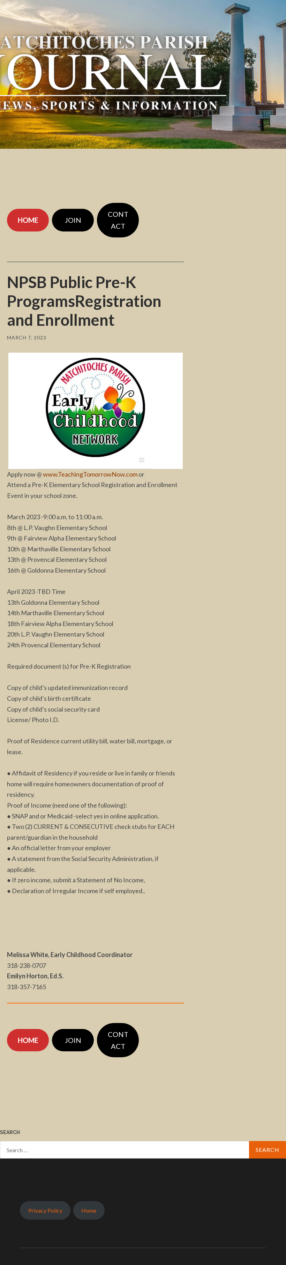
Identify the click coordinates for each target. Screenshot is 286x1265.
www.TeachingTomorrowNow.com (90, 474)
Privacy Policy (45, 1210)
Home (88, 1210)
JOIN (73, 220)
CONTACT (118, 220)
